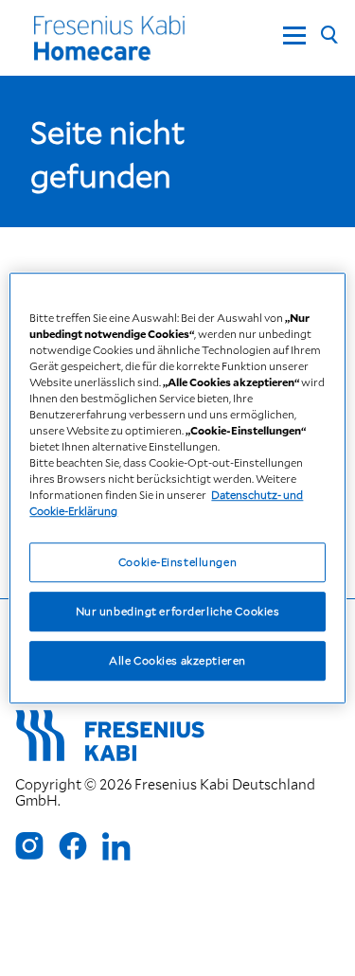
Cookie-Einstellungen (177, 563)
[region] (177, 488)
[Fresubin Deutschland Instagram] (29, 846)
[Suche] (328, 36)
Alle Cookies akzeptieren (177, 660)
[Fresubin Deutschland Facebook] (73, 846)
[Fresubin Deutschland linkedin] (116, 846)
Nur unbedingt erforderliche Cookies (178, 611)
